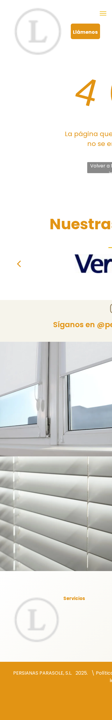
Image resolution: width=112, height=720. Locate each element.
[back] (19, 263)
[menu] (103, 13)
